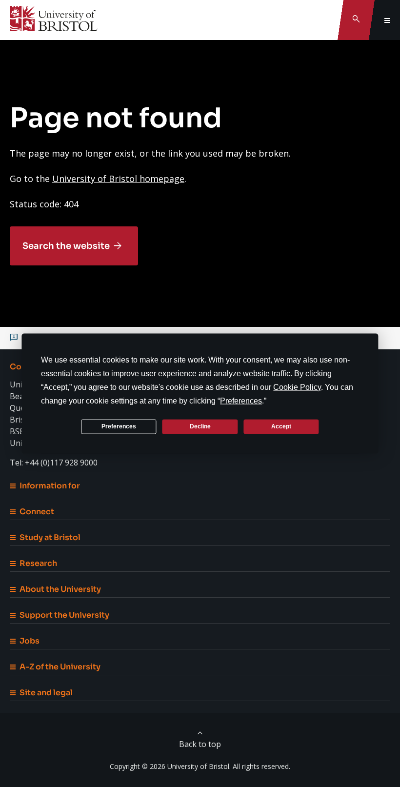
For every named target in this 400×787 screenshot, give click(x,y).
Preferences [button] (241, 400)
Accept (281, 426)
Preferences (118, 426)
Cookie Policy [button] (297, 387)
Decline (200, 426)
